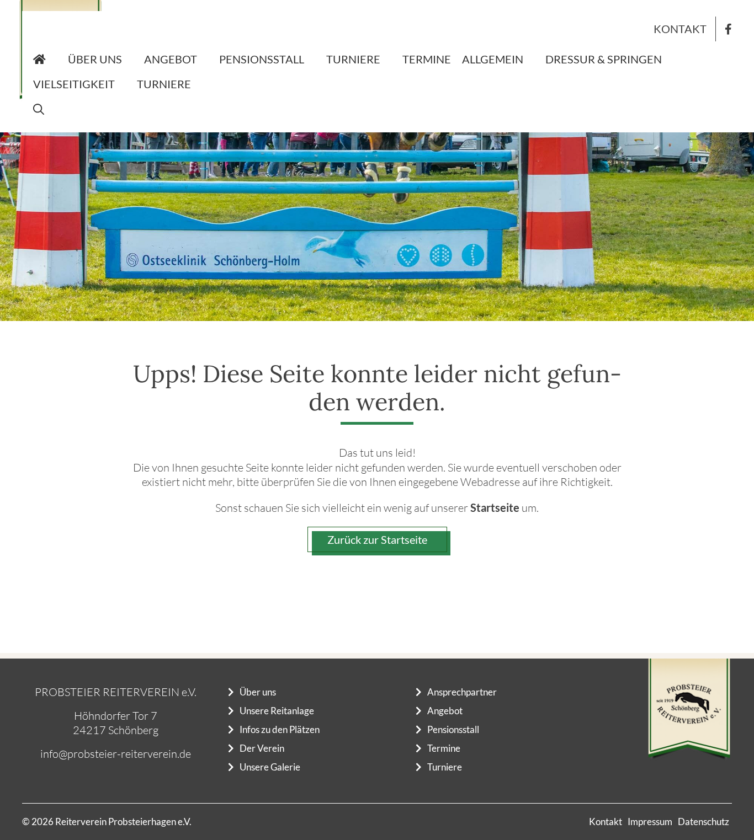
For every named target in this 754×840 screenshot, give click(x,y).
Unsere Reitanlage (277, 710)
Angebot (170, 59)
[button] (38, 109)
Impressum (650, 821)
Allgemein (492, 59)
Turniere (353, 59)
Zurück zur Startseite (377, 539)
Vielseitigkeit (74, 83)
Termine (426, 59)
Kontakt (680, 28)
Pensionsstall (261, 59)
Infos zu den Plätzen (280, 729)
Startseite (494, 507)
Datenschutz (703, 821)
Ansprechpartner (462, 692)
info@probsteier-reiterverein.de (115, 754)
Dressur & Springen (603, 59)
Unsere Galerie (270, 767)
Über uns (95, 59)
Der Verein (262, 748)
